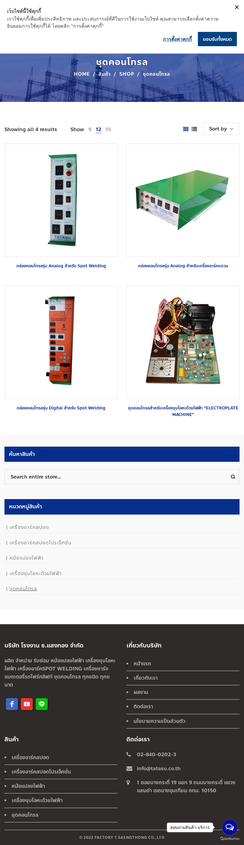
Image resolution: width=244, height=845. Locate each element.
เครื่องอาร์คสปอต (29, 527)
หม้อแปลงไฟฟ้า (27, 558)
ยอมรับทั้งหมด (217, 39)
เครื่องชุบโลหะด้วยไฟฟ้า (36, 573)
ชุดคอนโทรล (23, 588)
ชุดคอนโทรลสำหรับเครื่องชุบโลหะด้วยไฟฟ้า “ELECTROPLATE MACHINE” (183, 411)
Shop (126, 74)
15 (108, 129)
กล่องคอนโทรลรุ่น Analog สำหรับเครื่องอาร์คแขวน (183, 266)
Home (82, 74)
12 (98, 129)
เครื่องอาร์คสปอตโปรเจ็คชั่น (40, 542)
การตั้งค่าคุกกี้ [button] (177, 39)
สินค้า (104, 74)
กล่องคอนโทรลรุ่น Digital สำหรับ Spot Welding (61, 408)
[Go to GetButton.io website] (229, 839)
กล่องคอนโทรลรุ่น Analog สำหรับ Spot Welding (61, 266)
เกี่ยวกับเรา (146, 678)
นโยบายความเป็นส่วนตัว (159, 721)
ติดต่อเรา (143, 706)
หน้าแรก (142, 663)
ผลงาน (141, 692)
